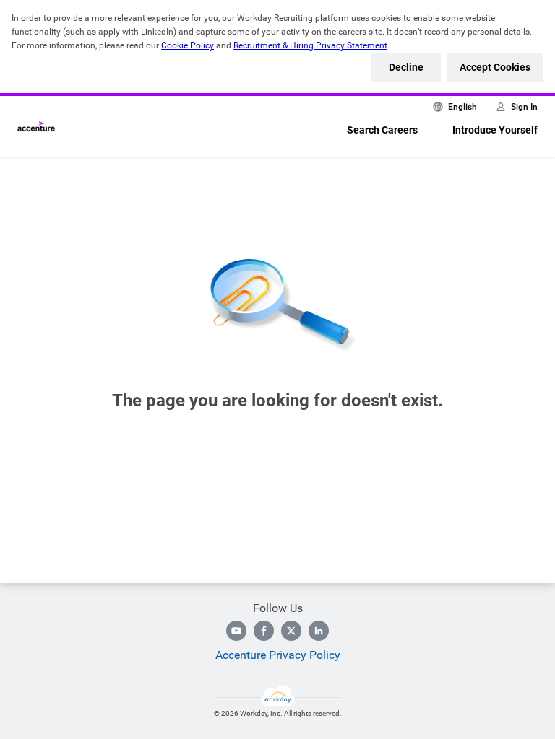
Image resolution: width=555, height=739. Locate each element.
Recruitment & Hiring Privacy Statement (310, 45)
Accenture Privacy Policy (277, 655)
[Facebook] (264, 631)
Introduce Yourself (495, 130)
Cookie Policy (187, 45)
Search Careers (382, 130)
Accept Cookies (495, 67)
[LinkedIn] (319, 631)
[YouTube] (236, 631)
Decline (406, 67)
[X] (291, 631)
